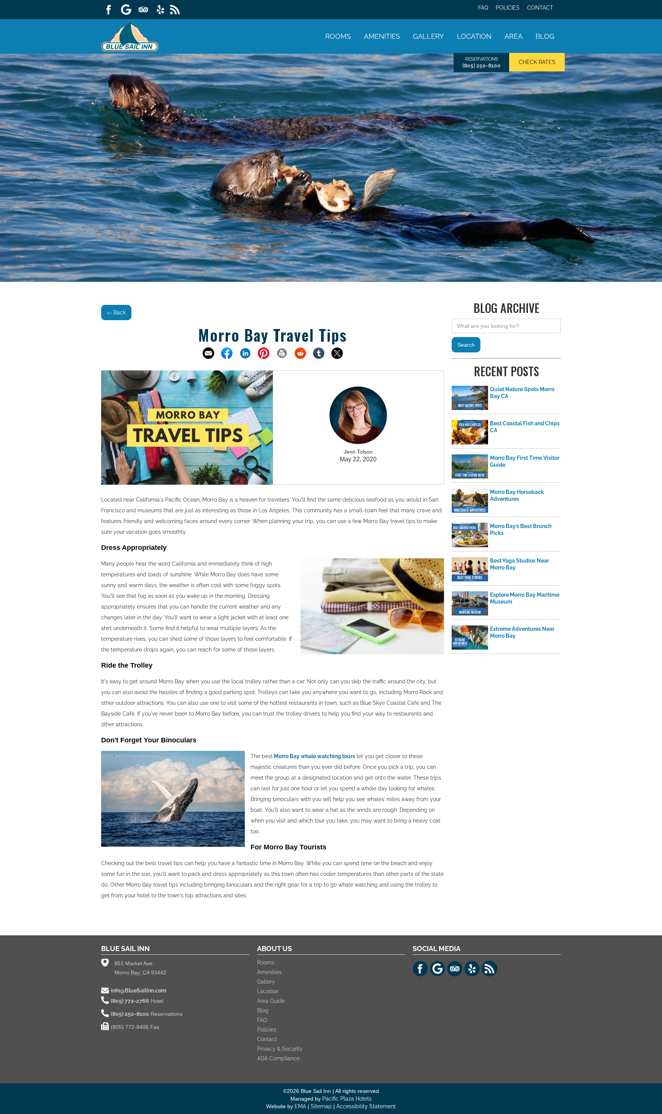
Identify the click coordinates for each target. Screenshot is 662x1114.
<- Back (116, 312)
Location (474, 36)
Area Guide (271, 1001)
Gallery (428, 36)
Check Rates (537, 62)
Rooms (338, 36)
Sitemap (322, 1106)
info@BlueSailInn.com (138, 990)
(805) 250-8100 (481, 65)
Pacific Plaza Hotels (347, 1099)
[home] (130, 35)
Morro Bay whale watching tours (314, 756)
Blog (545, 36)
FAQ (483, 8)
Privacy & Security (280, 1049)
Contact (540, 8)
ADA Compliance (278, 1058)
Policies (507, 8)
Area (514, 36)
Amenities (382, 36)
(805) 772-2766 (130, 1001)
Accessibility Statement (366, 1106)
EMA (300, 1106)
